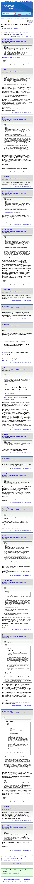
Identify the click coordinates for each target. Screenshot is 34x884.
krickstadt (6, 324)
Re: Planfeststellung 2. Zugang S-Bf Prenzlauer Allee (14, 41)
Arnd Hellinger (8, 39)
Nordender (7, 289)
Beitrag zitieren (27, 63)
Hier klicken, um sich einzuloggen (10, 873)
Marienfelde (14, 28)
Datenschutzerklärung (16, 879)
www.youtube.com (7, 57)
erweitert (30, 22)
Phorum (9, 881)
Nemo (5, 118)
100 (16, 34)
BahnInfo (29, 881)
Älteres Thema (16, 860)
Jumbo (6, 434)
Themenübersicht (14, 32)
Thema (22, 18)
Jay (5, 69)
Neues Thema (25, 32)
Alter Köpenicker (8, 191)
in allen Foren (21, 34)
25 (12, 34)
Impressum (7, 879)
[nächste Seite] (32, 36)
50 (14, 34)
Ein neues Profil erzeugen (27, 1)
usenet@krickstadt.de (7, 360)
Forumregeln (26, 879)
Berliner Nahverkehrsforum (13, 18)
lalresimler (7, 458)
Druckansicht (17, 863)
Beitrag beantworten (16, 63)
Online (4, 352)
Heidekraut (7, 176)
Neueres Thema (6, 860)
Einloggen (16, 1)
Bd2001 (6, 473)
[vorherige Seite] (22, 36)
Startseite (3, 18)
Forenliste (5, 32)
